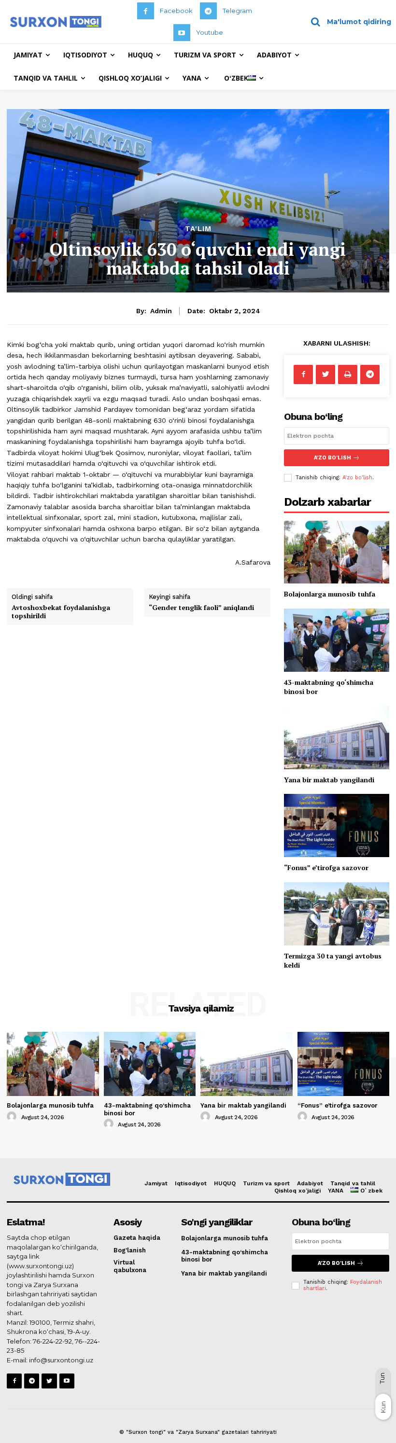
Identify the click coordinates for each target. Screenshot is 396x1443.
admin (161, 311)
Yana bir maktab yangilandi (329, 779)
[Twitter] (325, 374)
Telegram (237, 10)
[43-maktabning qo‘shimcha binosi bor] (336, 640)
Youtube (209, 32)
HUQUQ (225, 1183)
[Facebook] (145, 10)
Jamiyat (156, 1183)
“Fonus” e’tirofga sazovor (326, 867)
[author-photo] (13, 1116)
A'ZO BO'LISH (332, 458)
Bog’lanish (129, 1250)
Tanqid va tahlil (352, 1183)
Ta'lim (198, 229)
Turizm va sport (266, 1183)
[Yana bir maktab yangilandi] (336, 737)
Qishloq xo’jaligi (297, 1190)
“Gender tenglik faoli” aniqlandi (201, 607)
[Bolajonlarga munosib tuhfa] (336, 552)
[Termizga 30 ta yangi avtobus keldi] (336, 913)
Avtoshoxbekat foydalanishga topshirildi (61, 611)
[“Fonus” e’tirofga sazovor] (336, 825)
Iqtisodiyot (191, 1183)
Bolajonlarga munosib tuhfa (329, 593)
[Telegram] (208, 10)
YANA (335, 1190)
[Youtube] (181, 32)
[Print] (347, 374)
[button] (347, 21)
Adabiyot (310, 1183)
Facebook (176, 10)
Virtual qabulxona (129, 1266)
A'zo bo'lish (357, 477)
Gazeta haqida (136, 1237)
